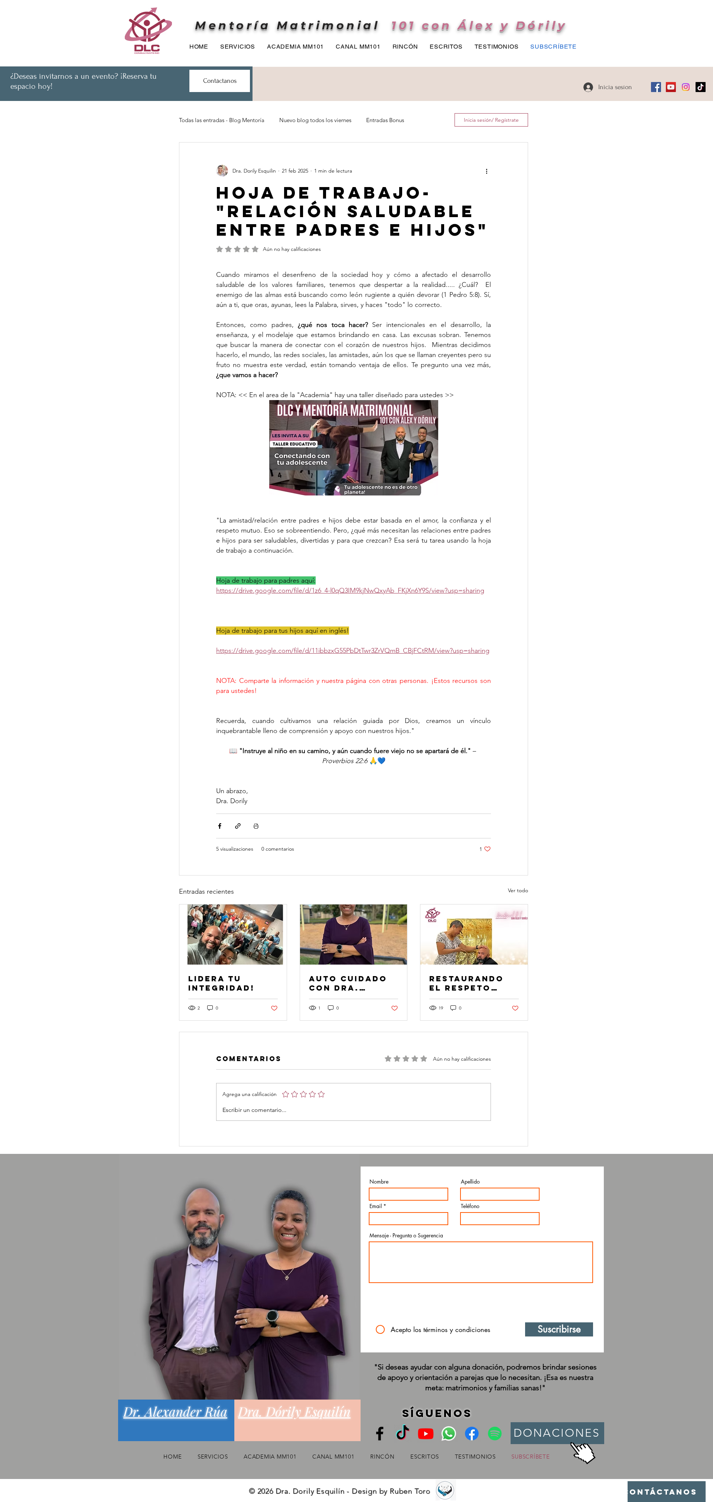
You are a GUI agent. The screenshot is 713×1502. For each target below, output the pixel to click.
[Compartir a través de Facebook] (219, 825)
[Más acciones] (486, 170)
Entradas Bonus (385, 120)
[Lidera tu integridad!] (233, 934)
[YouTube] (671, 87)
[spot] (495, 1433)
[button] (403, 46)
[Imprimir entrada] (256, 825)
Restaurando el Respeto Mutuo (466, 983)
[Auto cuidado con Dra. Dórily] (353, 934)
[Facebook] (656, 87)
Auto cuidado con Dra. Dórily (348, 983)
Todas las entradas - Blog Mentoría (221, 120)
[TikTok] (701, 87)
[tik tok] (403, 1433)
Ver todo (518, 890)
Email (375, 1206)
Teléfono (470, 1206)
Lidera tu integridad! (221, 983)
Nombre (378, 1181)
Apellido (470, 1181)
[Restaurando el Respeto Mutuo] (474, 934)
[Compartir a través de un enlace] (237, 825)
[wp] (449, 1433)
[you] (426, 1433)
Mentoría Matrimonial (287, 25)
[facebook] (472, 1433)
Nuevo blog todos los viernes (315, 120)
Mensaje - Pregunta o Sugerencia (406, 1235)
